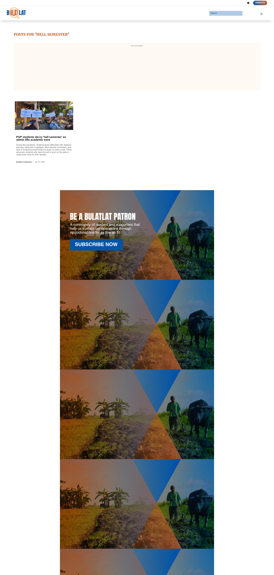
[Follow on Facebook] (228, 3)
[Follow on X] (233, 3)
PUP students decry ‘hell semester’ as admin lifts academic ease (44, 132)
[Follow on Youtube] (243, 3)
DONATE (260, 3)
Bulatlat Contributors (24, 162)
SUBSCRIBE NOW (96, 244)
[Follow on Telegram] (248, 3)
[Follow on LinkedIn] (238, 3)
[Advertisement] (137, 68)
